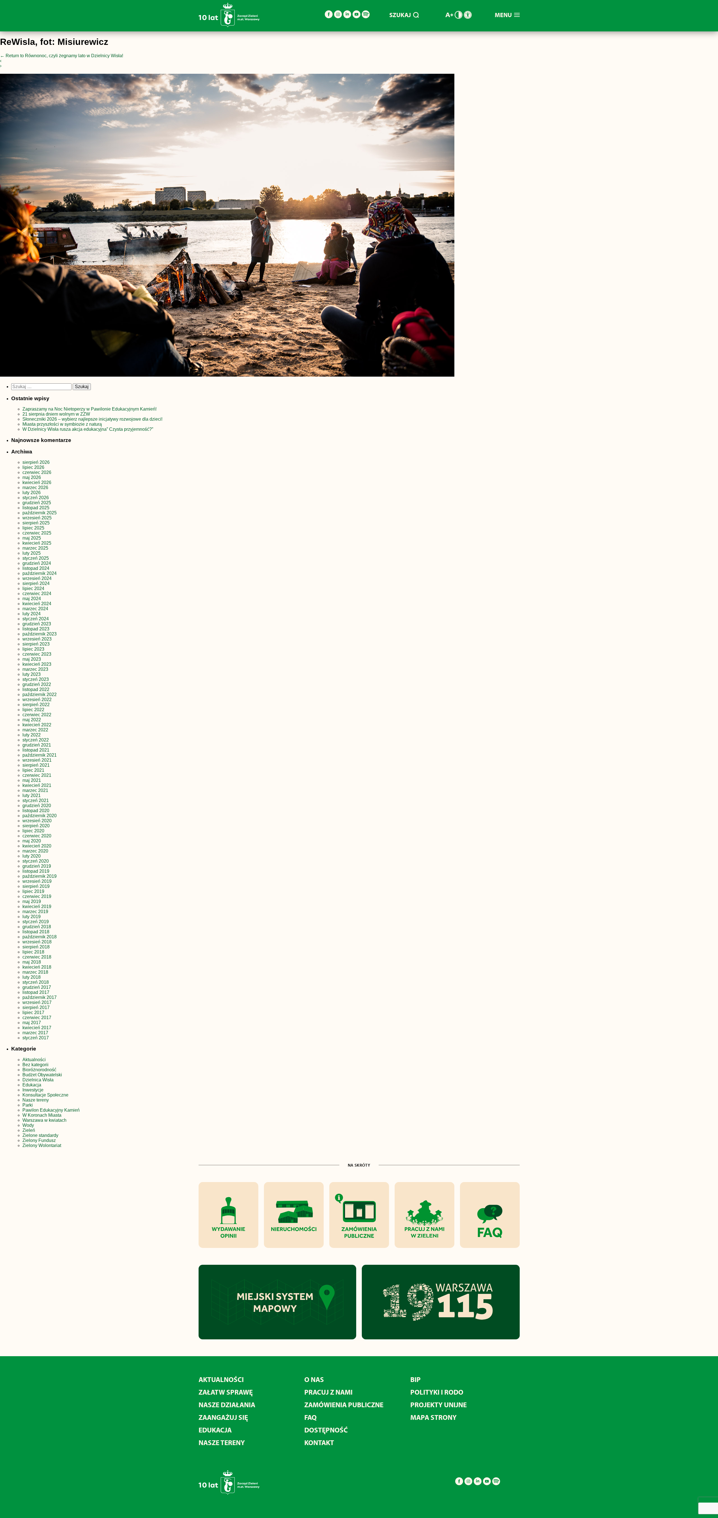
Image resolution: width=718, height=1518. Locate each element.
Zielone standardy (40, 1135)
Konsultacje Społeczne (45, 1095)
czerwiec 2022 (36, 714)
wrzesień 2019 (37, 881)
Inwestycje (32, 1090)
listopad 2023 (35, 628)
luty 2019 (31, 916)
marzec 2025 (35, 548)
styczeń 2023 (35, 679)
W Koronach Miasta (41, 1115)
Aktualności (34, 1059)
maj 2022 (31, 719)
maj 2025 (31, 538)
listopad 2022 (35, 689)
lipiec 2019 (33, 891)
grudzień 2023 (36, 623)
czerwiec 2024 (36, 593)
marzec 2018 (35, 972)
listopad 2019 (35, 871)
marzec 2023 (35, 669)
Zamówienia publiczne (343, 1404)
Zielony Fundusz (39, 1140)
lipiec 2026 (33, 467)
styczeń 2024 (35, 618)
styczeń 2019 (35, 921)
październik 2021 (39, 755)
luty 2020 (31, 856)
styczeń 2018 (35, 982)
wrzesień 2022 (37, 699)
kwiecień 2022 (36, 724)
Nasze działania (227, 1404)
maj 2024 (31, 598)
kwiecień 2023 (36, 664)
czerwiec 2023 (36, 654)
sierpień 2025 (36, 522)
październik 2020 (39, 815)
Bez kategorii (35, 1064)
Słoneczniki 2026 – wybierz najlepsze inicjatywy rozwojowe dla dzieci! (92, 419)
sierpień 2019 (36, 886)
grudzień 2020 (36, 805)
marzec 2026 (35, 487)
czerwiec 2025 (36, 533)
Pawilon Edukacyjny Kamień (51, 1110)
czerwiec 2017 (36, 1017)
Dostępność (326, 1429)
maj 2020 (31, 841)
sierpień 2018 (36, 947)
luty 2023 (31, 674)
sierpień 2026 (36, 462)
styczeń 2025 (35, 558)
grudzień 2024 (36, 563)
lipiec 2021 (33, 770)
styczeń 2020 (35, 861)
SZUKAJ (400, 15)
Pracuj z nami (328, 1392)
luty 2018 (31, 977)
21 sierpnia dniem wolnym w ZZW (56, 414)
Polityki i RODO (436, 1392)
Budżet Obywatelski (42, 1074)
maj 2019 (31, 901)
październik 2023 (39, 634)
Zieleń (28, 1130)
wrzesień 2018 (37, 941)
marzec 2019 (35, 911)
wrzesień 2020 (37, 820)
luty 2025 (31, 553)
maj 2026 (31, 477)
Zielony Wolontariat (41, 1145)
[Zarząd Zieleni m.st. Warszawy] (229, 26)
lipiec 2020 (33, 830)
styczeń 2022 (35, 740)
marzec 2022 (35, 729)
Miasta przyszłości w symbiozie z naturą (62, 424)
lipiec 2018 (33, 952)
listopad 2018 (35, 931)
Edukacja (31, 1084)
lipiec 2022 (33, 709)
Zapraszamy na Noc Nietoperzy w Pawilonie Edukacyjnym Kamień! (90, 409)
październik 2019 (39, 876)
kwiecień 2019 (36, 906)
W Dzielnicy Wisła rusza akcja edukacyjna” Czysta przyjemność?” (87, 429)
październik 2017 (39, 997)
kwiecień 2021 (36, 785)
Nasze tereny (35, 1100)
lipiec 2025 (33, 528)
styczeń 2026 (35, 497)
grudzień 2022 (36, 684)
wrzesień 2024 (37, 578)
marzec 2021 (35, 790)
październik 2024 (39, 573)
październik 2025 (39, 512)
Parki (27, 1105)
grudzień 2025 (36, 502)
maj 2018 (31, 962)
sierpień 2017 (36, 1007)
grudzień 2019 (36, 866)
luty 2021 (31, 795)
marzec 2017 (35, 1032)
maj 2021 (31, 780)
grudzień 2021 (36, 745)
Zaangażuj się (223, 1417)
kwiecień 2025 (36, 543)
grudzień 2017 (36, 987)
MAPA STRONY (433, 1417)
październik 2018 (39, 936)
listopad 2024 (35, 568)
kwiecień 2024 (36, 603)
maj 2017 (31, 1022)
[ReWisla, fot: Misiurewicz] (227, 226)
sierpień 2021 (36, 765)
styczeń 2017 (35, 1037)
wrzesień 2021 (37, 760)
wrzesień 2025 (37, 517)
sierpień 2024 (36, 583)
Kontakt (319, 1442)
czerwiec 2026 (36, 472)
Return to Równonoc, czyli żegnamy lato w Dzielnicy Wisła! (61, 55)
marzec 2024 (35, 608)
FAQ (310, 1417)
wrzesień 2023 (37, 639)
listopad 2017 (35, 992)
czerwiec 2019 (36, 896)
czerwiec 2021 (36, 775)
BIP (415, 1379)
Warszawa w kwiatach (44, 1120)
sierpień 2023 (36, 644)
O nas (314, 1379)
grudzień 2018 (36, 926)
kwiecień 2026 (36, 482)
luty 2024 (31, 613)
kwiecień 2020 (36, 846)
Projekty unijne (438, 1404)
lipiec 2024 (33, 588)
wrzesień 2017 (37, 1002)
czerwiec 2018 (36, 957)
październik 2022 (39, 694)
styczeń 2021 (35, 800)
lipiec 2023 (33, 649)
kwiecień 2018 (36, 967)
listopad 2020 (35, 810)
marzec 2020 (35, 851)
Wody (28, 1125)
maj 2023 (31, 659)
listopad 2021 (35, 750)
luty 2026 (31, 492)
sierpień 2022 (36, 704)
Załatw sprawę (226, 1392)
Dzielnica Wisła (38, 1079)
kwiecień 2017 (36, 1027)
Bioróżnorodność (39, 1069)
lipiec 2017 (33, 1012)
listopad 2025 (35, 507)
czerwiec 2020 (36, 835)
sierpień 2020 (36, 825)
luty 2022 (31, 734)
